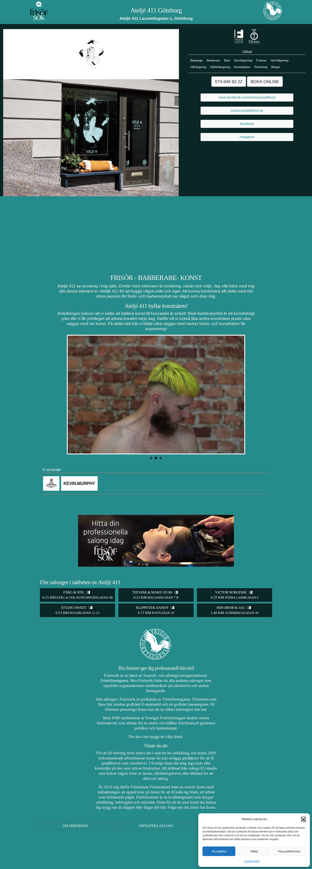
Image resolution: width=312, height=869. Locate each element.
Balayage (196, 60)
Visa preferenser (289, 851)
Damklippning (243, 60)
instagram (247, 137)
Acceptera (219, 851)
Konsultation (242, 67)
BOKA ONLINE (265, 81)
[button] (303, 819)
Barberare (213, 60)
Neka (254, 851)
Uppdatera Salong (156, 826)
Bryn (227, 60)
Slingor (275, 67)
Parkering (260, 67)
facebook (247, 124)
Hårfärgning (198, 67)
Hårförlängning (220, 67)
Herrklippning (279, 60)
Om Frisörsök (75, 826)
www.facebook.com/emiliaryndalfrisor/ (247, 97)
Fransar (261, 60)
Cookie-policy (252, 861)
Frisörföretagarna (114, 680)
